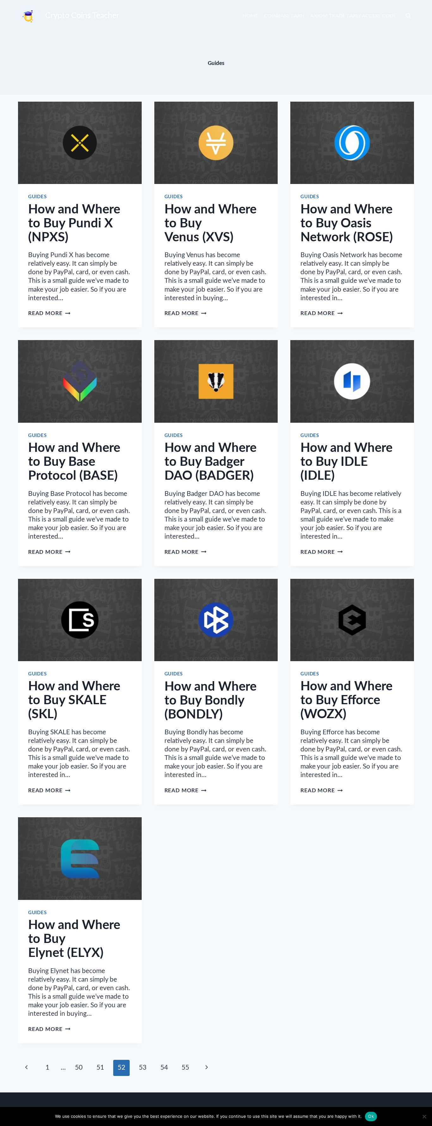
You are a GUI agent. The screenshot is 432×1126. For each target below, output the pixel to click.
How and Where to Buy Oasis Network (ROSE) (346, 223)
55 (185, 1067)
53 (142, 1067)
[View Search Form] (408, 16)
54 (164, 1067)
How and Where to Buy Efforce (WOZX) (346, 700)
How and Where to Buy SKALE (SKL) (74, 700)
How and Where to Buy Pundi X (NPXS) (74, 223)
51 (100, 1067)
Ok (371, 1116)
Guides (37, 196)
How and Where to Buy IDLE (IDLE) (346, 462)
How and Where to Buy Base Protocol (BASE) (74, 462)
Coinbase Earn (284, 15)
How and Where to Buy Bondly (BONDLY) (210, 700)
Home (250, 15)
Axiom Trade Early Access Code (353, 15)
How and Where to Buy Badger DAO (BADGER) (210, 462)
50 (79, 1067)
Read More (49, 313)
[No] (424, 1116)
